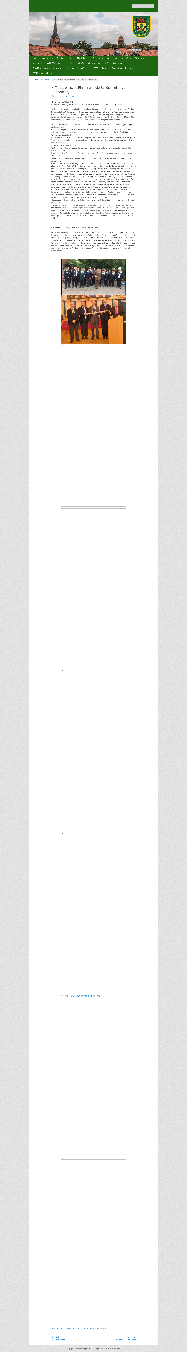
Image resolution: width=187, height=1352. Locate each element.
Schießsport (98, 58)
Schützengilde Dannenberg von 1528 (91, 1349)
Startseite (38, 80)
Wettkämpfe (112, 58)
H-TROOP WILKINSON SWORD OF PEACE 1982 (96, 1328)
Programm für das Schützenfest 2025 (83, 68)
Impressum (37, 63)
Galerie (63, 1328)
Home (35, 58)
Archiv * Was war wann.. (56, 63)
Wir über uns (47, 58)
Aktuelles (47, 80)
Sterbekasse (118, 63)
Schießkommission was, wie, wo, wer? (48, 68)
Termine (60, 58)
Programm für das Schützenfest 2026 (117, 68)
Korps (70, 58)
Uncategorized (72, 1328)
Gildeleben (139, 58)
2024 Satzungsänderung (43, 73)
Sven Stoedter (73, 96)
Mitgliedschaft (83, 58)
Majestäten (126, 58)
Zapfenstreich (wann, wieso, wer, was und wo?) (89, 63)
